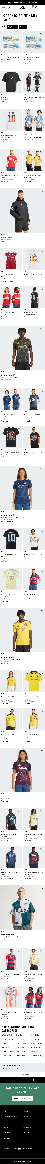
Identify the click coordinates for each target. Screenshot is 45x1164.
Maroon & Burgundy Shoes (8, 1048)
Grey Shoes (20, 1035)
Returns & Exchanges (10, 1116)
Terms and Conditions (11, 1154)
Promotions (7, 1132)
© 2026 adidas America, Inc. (23, 1161)
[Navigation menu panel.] (3, 7)
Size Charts (26, 1132)
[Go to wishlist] (8, 7)
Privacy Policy (27, 1148)
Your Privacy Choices (10, 1148)
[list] (26, 27)
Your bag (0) (31, 1080)
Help (5, 1111)
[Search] (36, 7)
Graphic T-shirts (8, 1052)
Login (12, 1080)
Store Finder (27, 1116)
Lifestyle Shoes (7, 1039)
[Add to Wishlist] (19, 34)
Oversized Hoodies (34, 1052)
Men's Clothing (21, 1043)
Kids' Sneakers (21, 1039)
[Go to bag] (41, 7)
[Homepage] (22, 8)
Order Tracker (8, 1122)
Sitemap (6, 1138)
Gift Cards (26, 1122)
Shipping (6, 1127)
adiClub (25, 1111)
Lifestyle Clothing (8, 1035)
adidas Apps (27, 1127)
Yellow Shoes (35, 1047)
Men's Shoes (20, 1047)
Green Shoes (6, 1056)
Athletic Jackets (36, 1039)
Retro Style (35, 1035)
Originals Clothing (5, 1044)
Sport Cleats (20, 1056)
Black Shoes (20, 1052)
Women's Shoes (36, 1043)
